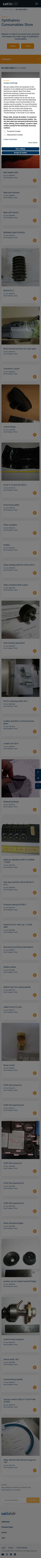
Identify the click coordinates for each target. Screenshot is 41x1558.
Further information (10, 139)
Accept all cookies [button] (20, 153)
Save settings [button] (20, 149)
